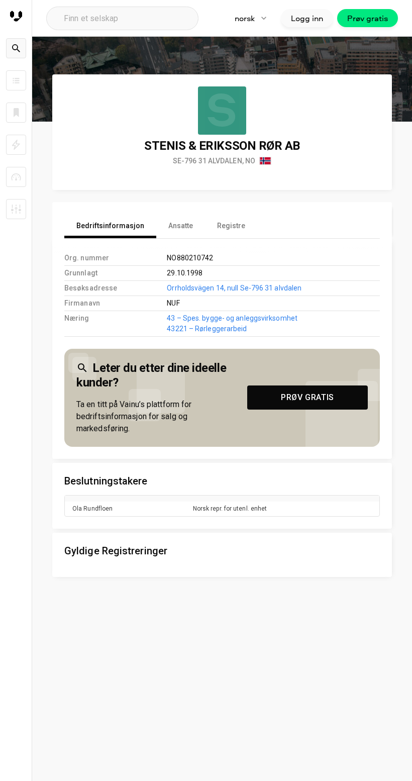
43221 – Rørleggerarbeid (207, 329)
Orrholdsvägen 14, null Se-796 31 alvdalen (234, 288)
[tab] (110, 226)
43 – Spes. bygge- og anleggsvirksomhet (232, 318)
